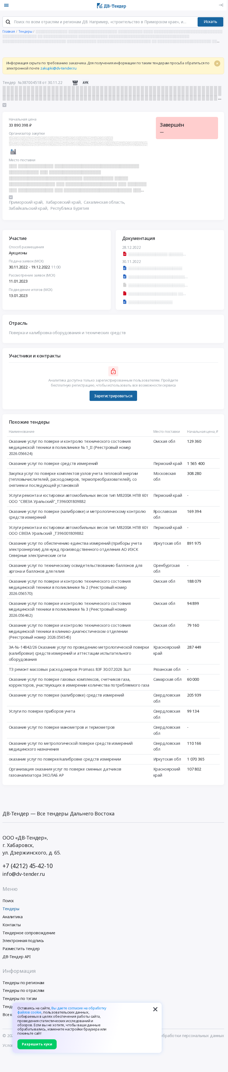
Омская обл (164, 441)
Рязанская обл (166, 669)
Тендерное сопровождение (28, 932)
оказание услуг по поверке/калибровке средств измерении (65, 759)
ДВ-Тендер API (16, 956)
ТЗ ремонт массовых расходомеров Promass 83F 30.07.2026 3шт (70, 669)
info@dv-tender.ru (23, 874)
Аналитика (12, 916)
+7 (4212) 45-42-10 (27, 866)
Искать (210, 21)
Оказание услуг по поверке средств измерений (53, 463)
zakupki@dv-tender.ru (58, 68)
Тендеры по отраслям (23, 990)
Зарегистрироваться (113, 395)
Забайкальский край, (29, 208)
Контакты (11, 924)
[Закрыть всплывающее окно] (155, 1009)
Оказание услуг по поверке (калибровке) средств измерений (66, 695)
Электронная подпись (23, 940)
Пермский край (167, 463)
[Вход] (221, 5)
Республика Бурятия (69, 208)
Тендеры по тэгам (19, 998)
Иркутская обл (167, 543)
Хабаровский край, (64, 202)
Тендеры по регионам (23, 982)
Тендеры (10, 908)
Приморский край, (27, 202)
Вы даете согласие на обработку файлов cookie (61, 1010)
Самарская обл (167, 679)
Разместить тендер (21, 948)
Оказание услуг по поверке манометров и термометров (62, 727)
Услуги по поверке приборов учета (42, 711)
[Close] (217, 63)
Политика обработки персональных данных (182, 1035)
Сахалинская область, (105, 202)
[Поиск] (8, 22)
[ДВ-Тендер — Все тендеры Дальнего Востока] (111, 5)
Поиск (8, 900)
